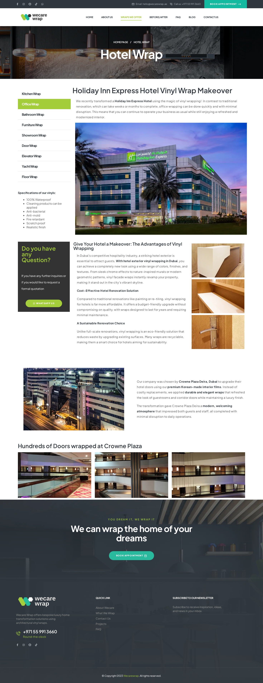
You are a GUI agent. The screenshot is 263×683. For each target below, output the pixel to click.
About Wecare (105, 607)
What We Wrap (105, 613)
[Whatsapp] (42, 4)
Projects (101, 623)
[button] (225, 4)
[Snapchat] (30, 4)
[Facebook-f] (17, 4)
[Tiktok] (36, 4)
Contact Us (103, 618)
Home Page (120, 42)
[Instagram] (23, 4)
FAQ (98, 629)
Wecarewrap (131, 675)
